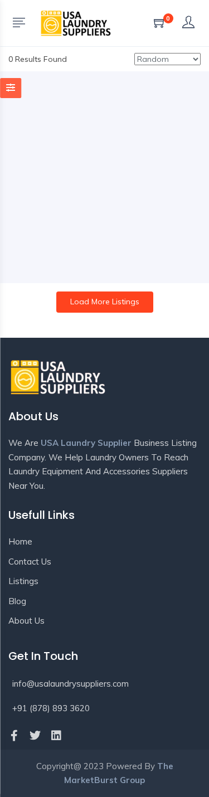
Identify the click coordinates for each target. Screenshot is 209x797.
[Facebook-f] (14, 735)
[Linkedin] (56, 735)
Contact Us (29, 561)
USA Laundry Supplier (86, 443)
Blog (17, 601)
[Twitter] (35, 735)
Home (20, 541)
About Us (26, 620)
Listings (23, 581)
